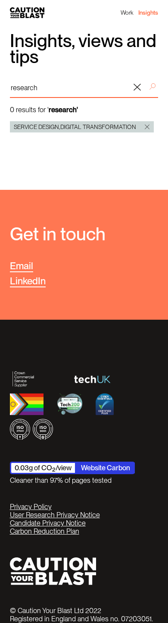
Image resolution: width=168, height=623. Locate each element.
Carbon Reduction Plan (44, 531)
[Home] (27, 13)
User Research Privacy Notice (55, 515)
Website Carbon (105, 467)
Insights (148, 12)
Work (127, 12)
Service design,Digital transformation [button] (75, 126)
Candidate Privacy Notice (48, 523)
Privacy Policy (31, 507)
